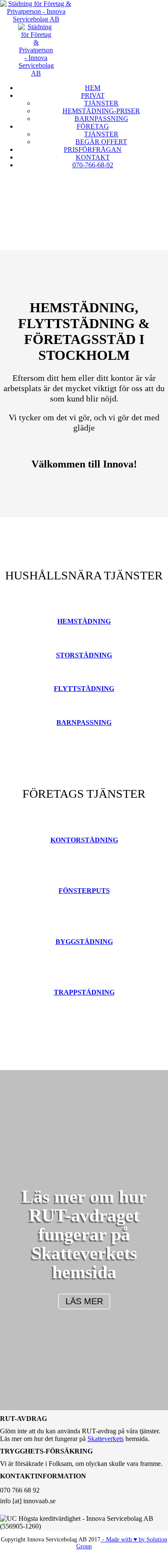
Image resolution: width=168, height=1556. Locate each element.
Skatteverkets (84, 1253)
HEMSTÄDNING (84, 621)
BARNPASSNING (84, 722)
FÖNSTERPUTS (84, 890)
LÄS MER (84, 1301)
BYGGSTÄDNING (84, 941)
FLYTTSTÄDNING (84, 688)
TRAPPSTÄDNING (84, 992)
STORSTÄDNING (84, 655)
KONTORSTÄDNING (84, 840)
